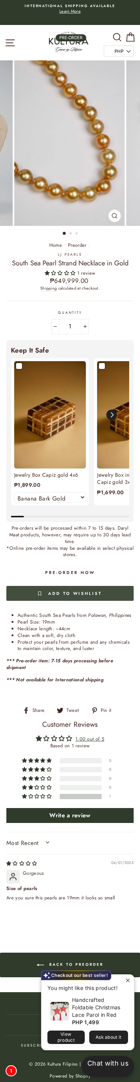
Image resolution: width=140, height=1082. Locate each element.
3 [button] (77, 234)
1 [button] (64, 234)
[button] (61, 273)
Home (55, 245)
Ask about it (109, 1037)
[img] (21, 863)
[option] (70, 9)
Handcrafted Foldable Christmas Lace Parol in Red (96, 1007)
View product (66, 1037)
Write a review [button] (69, 815)
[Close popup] (127, 981)
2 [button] (71, 234)
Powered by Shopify (70, 1076)
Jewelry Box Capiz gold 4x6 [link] (46, 475)
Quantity (70, 312)
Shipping (48, 288)
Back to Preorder (75, 965)
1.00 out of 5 (89, 738)
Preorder (77, 245)
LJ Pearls (70, 254)
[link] (50, 415)
